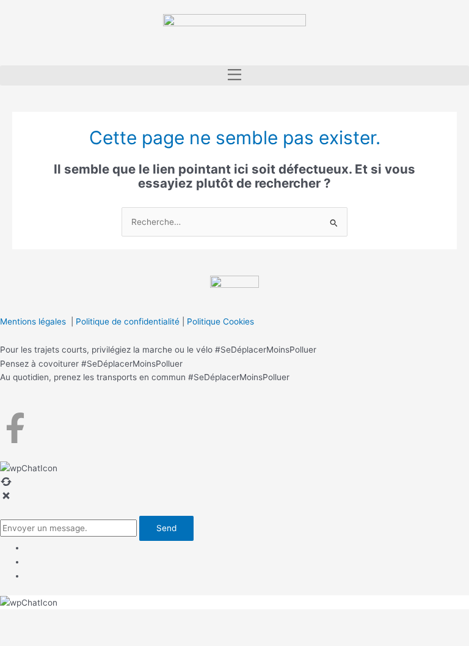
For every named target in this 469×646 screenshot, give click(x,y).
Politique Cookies (220, 321)
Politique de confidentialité (128, 321)
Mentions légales (33, 321)
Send (166, 528)
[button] (234, 75)
